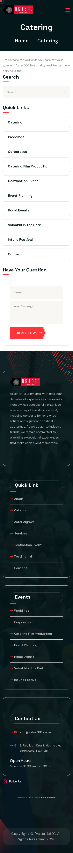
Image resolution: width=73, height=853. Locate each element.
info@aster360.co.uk (35, 732)
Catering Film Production (28, 166)
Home (23, 41)
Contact (15, 254)
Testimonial (23, 556)
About (19, 499)
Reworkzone (48, 798)
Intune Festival (20, 239)
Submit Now (25, 333)
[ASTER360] (18, 9)
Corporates (17, 151)
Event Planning (20, 195)
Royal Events (19, 210)
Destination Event (23, 181)
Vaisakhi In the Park (25, 225)
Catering (15, 122)
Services (20, 533)
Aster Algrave (24, 522)
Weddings (16, 137)
